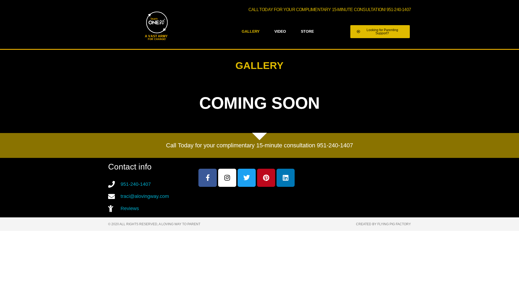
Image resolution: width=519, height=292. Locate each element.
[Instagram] (227, 178)
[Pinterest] (266, 178)
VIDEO (280, 31)
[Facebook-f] (207, 178)
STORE (307, 31)
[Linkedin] (286, 178)
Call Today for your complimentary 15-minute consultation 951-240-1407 (259, 145)
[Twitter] (247, 178)
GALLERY (251, 31)
